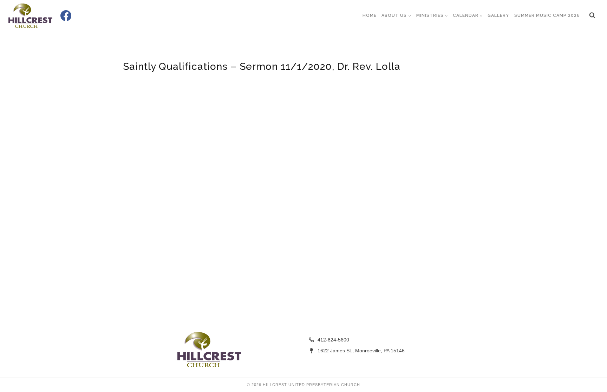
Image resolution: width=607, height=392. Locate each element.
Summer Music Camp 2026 (547, 15)
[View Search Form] (592, 15)
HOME (370, 15)
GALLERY (498, 15)
